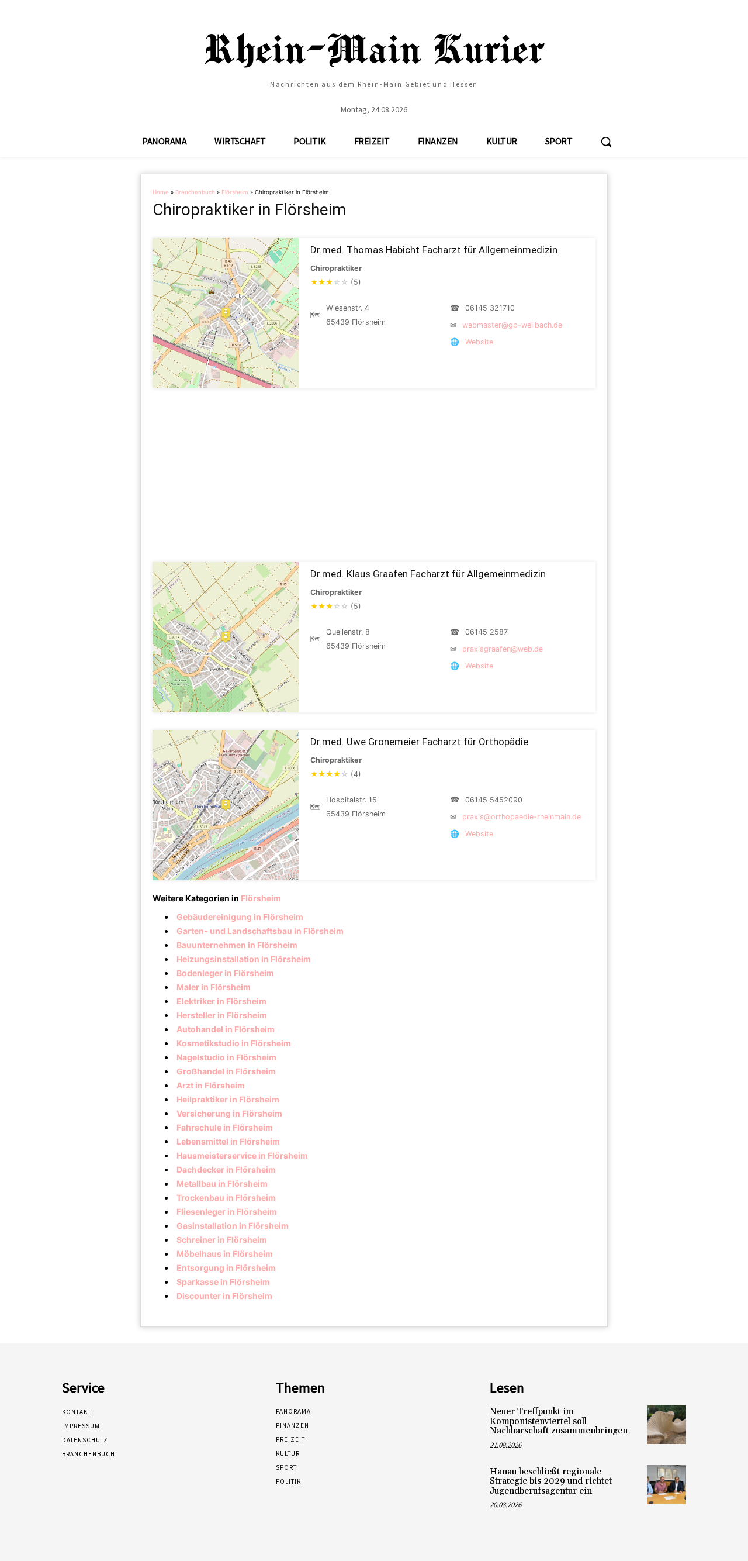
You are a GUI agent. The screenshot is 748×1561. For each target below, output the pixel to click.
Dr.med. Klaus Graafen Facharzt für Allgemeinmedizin (428, 574)
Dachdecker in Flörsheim (226, 1169)
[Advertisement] (374, 475)
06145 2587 (486, 632)
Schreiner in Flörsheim (221, 1240)
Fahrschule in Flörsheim (224, 1127)
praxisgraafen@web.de (502, 649)
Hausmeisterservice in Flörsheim (242, 1155)
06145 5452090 (493, 799)
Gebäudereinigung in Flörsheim (239, 917)
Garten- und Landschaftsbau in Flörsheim (260, 931)
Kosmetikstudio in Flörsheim (233, 1043)
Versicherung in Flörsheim (229, 1113)
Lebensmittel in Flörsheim (228, 1141)
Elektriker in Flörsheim (221, 1001)
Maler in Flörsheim (213, 987)
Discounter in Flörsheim (224, 1296)
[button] (606, 142)
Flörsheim (234, 192)
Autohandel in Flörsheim (225, 1029)
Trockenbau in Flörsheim (226, 1197)
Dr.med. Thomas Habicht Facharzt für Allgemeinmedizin (433, 250)
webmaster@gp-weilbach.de (512, 325)
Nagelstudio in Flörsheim (226, 1057)
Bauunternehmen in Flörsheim (236, 945)
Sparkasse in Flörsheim (223, 1282)
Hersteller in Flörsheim (221, 1015)
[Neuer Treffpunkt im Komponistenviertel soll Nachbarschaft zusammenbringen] (666, 1424)
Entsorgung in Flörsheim (226, 1268)
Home (161, 192)
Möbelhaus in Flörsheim (224, 1254)
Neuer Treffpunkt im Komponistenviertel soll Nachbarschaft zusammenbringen (559, 1421)
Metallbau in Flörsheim (222, 1183)
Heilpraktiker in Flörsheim (227, 1099)
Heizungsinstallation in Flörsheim (243, 959)
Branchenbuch (195, 192)
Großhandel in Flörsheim (226, 1071)
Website (479, 341)
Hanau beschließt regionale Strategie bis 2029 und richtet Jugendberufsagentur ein (551, 1481)
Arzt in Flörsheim (210, 1085)
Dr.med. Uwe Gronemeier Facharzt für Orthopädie (419, 741)
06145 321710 (490, 308)
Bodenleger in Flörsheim (225, 973)
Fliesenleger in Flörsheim (226, 1212)
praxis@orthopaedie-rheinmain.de (521, 816)
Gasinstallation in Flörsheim (232, 1226)
